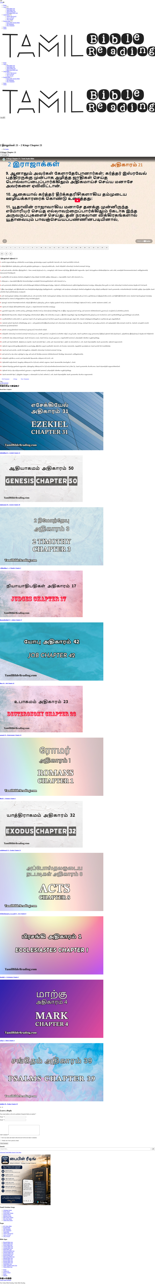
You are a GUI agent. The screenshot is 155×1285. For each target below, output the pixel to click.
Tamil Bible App (10, 67)
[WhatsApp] (13, 386)
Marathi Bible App (8, 1258)
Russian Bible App (8, 1261)
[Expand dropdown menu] (7, 64)
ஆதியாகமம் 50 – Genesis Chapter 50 (10, 504)
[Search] (153, 1148)
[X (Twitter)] (3, 386)
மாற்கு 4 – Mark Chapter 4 (7, 1040)
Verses (5, 84)
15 (63, 247)
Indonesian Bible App (8, 1251)
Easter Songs (6, 1211)
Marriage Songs (7, 1216)
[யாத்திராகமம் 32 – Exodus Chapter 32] (41, 847)
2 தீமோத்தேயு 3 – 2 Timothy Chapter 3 (10, 568)
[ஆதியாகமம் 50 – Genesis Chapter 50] (41, 501)
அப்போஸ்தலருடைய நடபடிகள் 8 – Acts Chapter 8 (13, 913)
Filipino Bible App (8, 1243)
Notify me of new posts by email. (10, 1140)
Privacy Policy (7, 1272)
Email (2, 1120)
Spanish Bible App (8, 1262)
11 (45, 247)
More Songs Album (8, 1217)
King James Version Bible (13, 78)
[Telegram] (11, 386)
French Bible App (7, 1245)
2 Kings (15, 379)
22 (93, 247)
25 (106, 247)
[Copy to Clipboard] (18, 386)
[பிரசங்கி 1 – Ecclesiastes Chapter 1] (51, 974)
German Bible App (8, 1246)
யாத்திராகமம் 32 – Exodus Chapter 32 (10, 850)
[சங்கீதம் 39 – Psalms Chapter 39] (51, 1101)
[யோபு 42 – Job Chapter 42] (51, 680)
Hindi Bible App (10, 65)
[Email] (16, 386)
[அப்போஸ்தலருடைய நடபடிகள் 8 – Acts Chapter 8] (51, 910)
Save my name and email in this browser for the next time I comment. (19, 1137)
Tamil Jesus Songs (8, 1220)
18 (76, 247)
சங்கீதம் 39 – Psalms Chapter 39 (9, 1104)
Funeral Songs (7, 1214)
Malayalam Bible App (12, 70)
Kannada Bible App (8, 1254)
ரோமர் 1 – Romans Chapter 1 (8, 798)
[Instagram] (3, 1278)
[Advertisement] (77, 130)
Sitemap (5, 1275)
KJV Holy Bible (7, 1226)
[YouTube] (10, 1278)
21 (89, 247)
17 (71, 247)
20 (84, 247)
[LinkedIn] (7, 386)
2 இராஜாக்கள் (4, 383)
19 (80, 247)
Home (4, 62)
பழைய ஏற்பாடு (10, 74)
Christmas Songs (7, 1210)
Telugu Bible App (11, 68)
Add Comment (4, 1134)
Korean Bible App (8, 1255)
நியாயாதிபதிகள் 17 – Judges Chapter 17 (11, 620)
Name (2, 1117)
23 (97, 247)
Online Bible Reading (5, 1280)
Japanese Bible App (8, 1252)
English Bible (6, 77)
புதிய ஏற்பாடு (9, 75)
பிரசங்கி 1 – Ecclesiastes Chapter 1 (9, 977)
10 (41, 247)
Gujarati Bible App (8, 1248)
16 (67, 247)
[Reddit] (9, 386)
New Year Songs (7, 1219)
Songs (4, 83)
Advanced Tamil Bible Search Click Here (10, 1152)
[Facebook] (1, 386)
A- (10, 253)
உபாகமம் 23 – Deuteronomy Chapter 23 (10, 735)
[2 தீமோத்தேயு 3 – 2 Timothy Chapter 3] (51, 565)
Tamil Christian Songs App (10, 1265)
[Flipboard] (15, 386)
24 (102, 247)
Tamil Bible (6, 71)
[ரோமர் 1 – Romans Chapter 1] (51, 795)
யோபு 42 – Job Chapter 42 (7, 683)
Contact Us (6, 1271)
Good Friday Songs (8, 1213)
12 (50, 247)
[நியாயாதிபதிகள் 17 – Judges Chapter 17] (41, 616)
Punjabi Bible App (8, 1259)
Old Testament (10, 80)
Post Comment (4, 1143)
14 (58, 247)
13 (54, 247)
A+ (2, 253)
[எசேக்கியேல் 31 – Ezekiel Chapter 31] (51, 449)
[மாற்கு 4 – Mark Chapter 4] (51, 1037)
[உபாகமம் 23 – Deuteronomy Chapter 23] (41, 732)
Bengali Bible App (8, 1242)
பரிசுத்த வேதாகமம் (11, 73)
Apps (4, 64)
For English (4, 155)
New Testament (10, 81)
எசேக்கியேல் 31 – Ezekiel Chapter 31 (10, 453)
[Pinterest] (5, 386)
